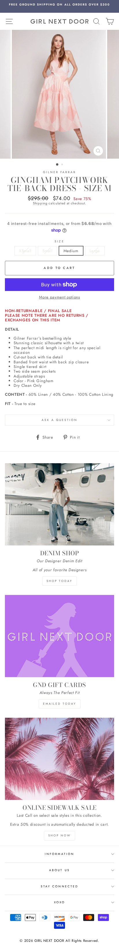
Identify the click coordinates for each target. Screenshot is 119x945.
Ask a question (60, 420)
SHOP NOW (59, 835)
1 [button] (57, 164)
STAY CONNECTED (59, 886)
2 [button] (62, 165)
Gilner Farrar (59, 172)
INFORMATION (59, 854)
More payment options (59, 297)
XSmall (25, 251)
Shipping (40, 204)
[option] (59, 4)
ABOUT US (59, 870)
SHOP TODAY (59, 581)
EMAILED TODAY (59, 704)
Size (59, 241)
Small (47, 251)
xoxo (59, 902)
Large (95, 251)
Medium (71, 251)
